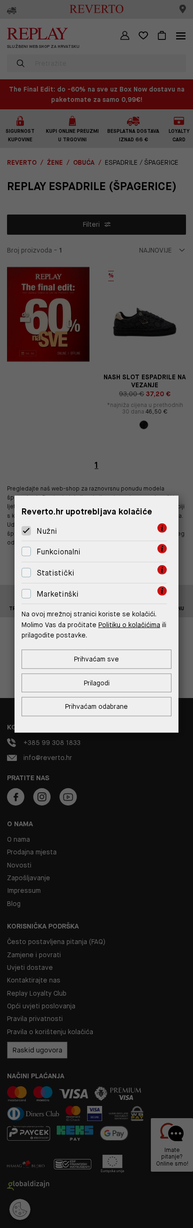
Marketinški (58, 594)
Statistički (55, 573)
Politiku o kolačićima (129, 624)
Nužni (47, 531)
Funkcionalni (59, 552)
